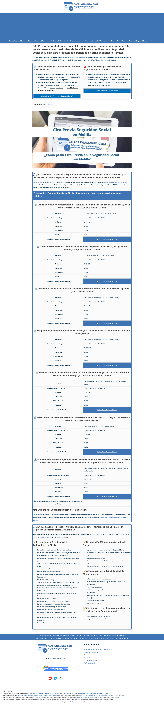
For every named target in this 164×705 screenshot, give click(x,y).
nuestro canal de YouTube (97, 697)
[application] (47, 41)
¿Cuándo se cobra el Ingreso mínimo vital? (114, 638)
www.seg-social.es (56, 88)
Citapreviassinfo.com (78, 702)
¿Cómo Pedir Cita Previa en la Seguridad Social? (57, 96)
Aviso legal (87, 657)
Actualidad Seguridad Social (60, 638)
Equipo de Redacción (91, 652)
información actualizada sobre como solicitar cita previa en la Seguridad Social (37, 695)
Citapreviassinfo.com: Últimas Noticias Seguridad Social (56, 635)
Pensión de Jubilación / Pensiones (115, 635)
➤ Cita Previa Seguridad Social (107, 239)
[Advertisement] (82, 26)
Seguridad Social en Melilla (118, 182)
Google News (38, 697)
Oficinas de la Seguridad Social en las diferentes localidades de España (100, 695)
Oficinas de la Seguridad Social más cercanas (85, 638)
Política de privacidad (91, 660)
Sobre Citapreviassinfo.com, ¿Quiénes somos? (99, 649)
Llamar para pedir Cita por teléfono (107, 90)
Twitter (117, 697)
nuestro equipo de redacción (82, 697)
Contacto (87, 655)
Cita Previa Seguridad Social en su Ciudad (88, 635)
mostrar (50, 104)
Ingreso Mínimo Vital (42, 638)
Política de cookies (90, 663)
